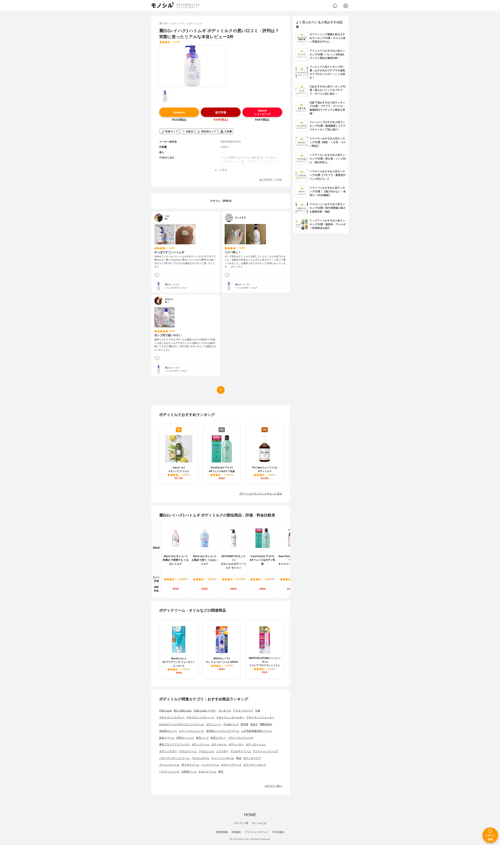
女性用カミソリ (168, 730)
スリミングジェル (169, 764)
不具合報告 (278, 832)
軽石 (220, 771)
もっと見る (220, 169)
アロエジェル (206, 751)
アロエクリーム (188, 751)
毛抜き (254, 724)
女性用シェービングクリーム (222, 730)
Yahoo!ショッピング (262, 112)
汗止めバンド (231, 724)
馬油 (238, 758)
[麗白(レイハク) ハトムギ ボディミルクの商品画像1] (192, 65)
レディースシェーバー (191, 730)
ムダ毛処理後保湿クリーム (256, 730)
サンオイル (224, 710)
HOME (250, 814)
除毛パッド (202, 737)
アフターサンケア (243, 710)
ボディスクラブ (252, 758)
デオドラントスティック (200, 717)
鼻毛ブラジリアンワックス (174, 744)
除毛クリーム (166, 737)
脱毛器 (244, 724)
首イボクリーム (190, 764)
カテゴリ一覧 (241, 823)
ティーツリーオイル (222, 758)
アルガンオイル (200, 758)
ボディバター (236, 744)
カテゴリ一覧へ (273, 785)
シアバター (222, 751)
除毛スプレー (218, 737)
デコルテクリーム (240, 751)
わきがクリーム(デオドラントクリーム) (181, 724)
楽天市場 (220, 112)
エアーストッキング (254, 764)
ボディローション (256, 744)
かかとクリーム (207, 771)
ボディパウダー (168, 751)
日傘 (257, 710)
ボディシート (213, 724)
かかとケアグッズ (231, 764)
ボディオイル (219, 744)
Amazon (179, 112)
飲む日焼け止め (183, 710)
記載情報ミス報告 (272, 180)
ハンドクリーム (210, 764)
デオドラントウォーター (260, 717)
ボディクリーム (200, 744)
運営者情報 (222, 832)
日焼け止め (165, 710)
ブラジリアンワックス (240, 737)
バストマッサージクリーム (174, 758)
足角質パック (189, 771)
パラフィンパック (169, 771)
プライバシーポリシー (256, 832)
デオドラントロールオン (230, 717)
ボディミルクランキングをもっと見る (260, 493)
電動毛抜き (266, 724)
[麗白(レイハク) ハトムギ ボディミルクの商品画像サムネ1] (165, 96)
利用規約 (236, 832)
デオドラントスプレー (172, 717)
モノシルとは (259, 823)
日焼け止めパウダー (205, 710)
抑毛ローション (185, 737)
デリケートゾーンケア (265, 751)
